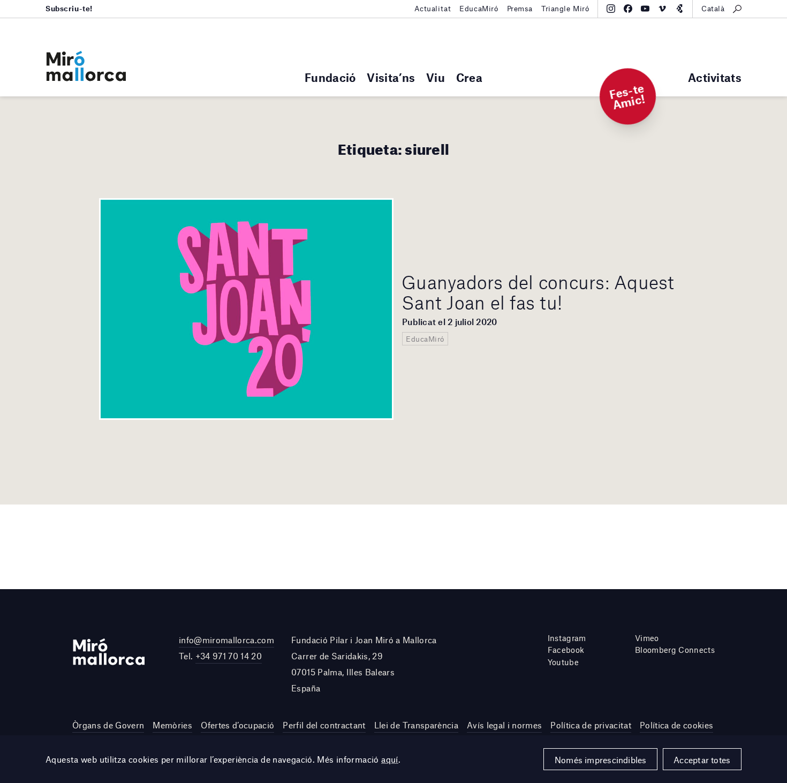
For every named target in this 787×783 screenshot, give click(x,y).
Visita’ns (391, 77)
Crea (469, 77)
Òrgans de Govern (108, 725)
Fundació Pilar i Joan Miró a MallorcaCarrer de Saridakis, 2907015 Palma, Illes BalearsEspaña (364, 664)
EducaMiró (478, 8)
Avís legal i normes (504, 725)
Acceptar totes (702, 760)
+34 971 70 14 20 (228, 656)
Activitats (714, 77)
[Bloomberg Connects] (679, 8)
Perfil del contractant (324, 725)
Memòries (172, 725)
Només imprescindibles (601, 760)
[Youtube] (645, 8)
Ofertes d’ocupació (237, 725)
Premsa (520, 8)
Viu (435, 77)
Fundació (330, 77)
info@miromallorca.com (226, 640)
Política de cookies (676, 725)
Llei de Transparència (416, 725)
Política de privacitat (590, 725)
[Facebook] (628, 8)
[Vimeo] (662, 8)
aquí (389, 759)
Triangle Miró (565, 8)
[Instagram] (611, 8)
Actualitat (432, 8)
